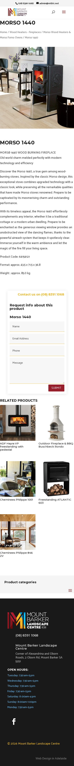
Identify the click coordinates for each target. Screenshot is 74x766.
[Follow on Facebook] (13, 721)
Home (3, 32)
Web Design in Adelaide (51, 758)
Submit (56, 388)
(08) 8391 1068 (26, 635)
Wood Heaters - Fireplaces (25, 32)
